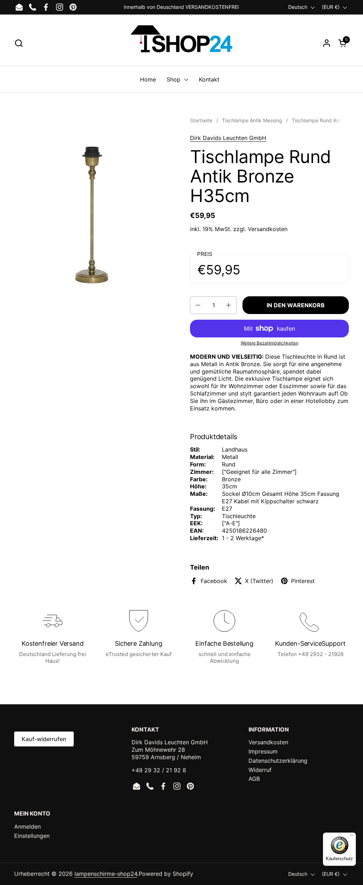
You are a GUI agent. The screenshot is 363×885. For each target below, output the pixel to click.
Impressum (263, 751)
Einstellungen (32, 835)
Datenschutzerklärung (277, 760)
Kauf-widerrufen (44, 739)
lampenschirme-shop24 (105, 873)
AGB (254, 778)
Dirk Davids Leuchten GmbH (228, 137)
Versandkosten (267, 229)
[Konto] (326, 43)
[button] (18, 43)
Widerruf (260, 769)
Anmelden (27, 826)
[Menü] (351, 837)
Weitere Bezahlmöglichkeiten (269, 343)
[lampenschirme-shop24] (181, 43)
